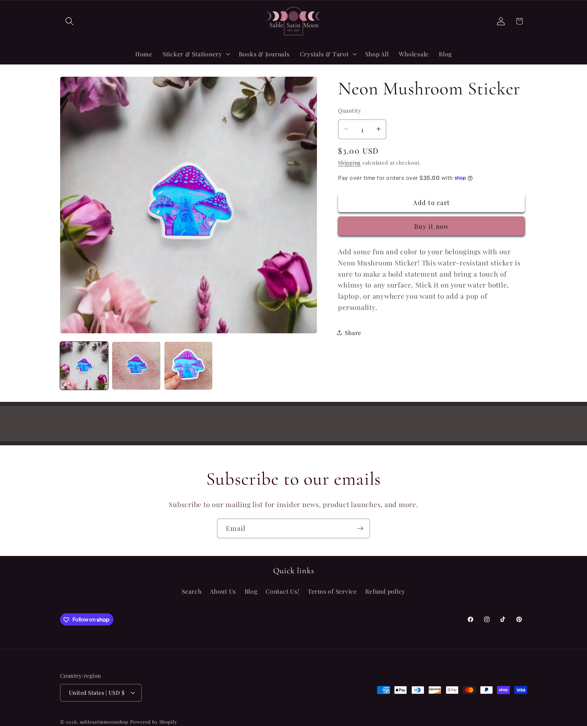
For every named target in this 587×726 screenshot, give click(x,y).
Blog (251, 591)
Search (192, 591)
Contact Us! (282, 591)
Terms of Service (332, 591)
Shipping (349, 162)
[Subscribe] (360, 528)
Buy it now (431, 226)
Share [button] (353, 332)
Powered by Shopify (153, 722)
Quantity (349, 110)
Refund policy (385, 591)
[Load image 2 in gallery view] (136, 366)
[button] (69, 21)
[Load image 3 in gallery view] (188, 366)
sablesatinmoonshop (104, 722)
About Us (223, 591)
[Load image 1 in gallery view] (84, 366)
